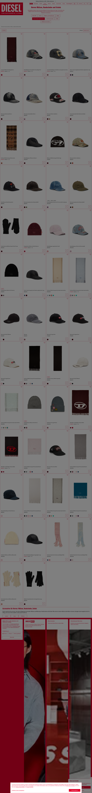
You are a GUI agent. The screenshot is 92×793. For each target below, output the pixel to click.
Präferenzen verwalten (70, 785)
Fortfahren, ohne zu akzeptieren (18, 790)
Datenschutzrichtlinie (20, 786)
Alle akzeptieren (74, 790)
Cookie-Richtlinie (29, 786)
